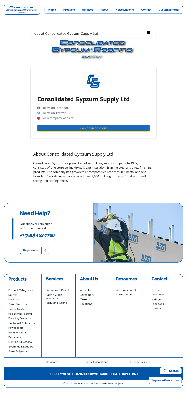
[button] (69, 10)
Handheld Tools (17, 332)
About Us (85, 290)
